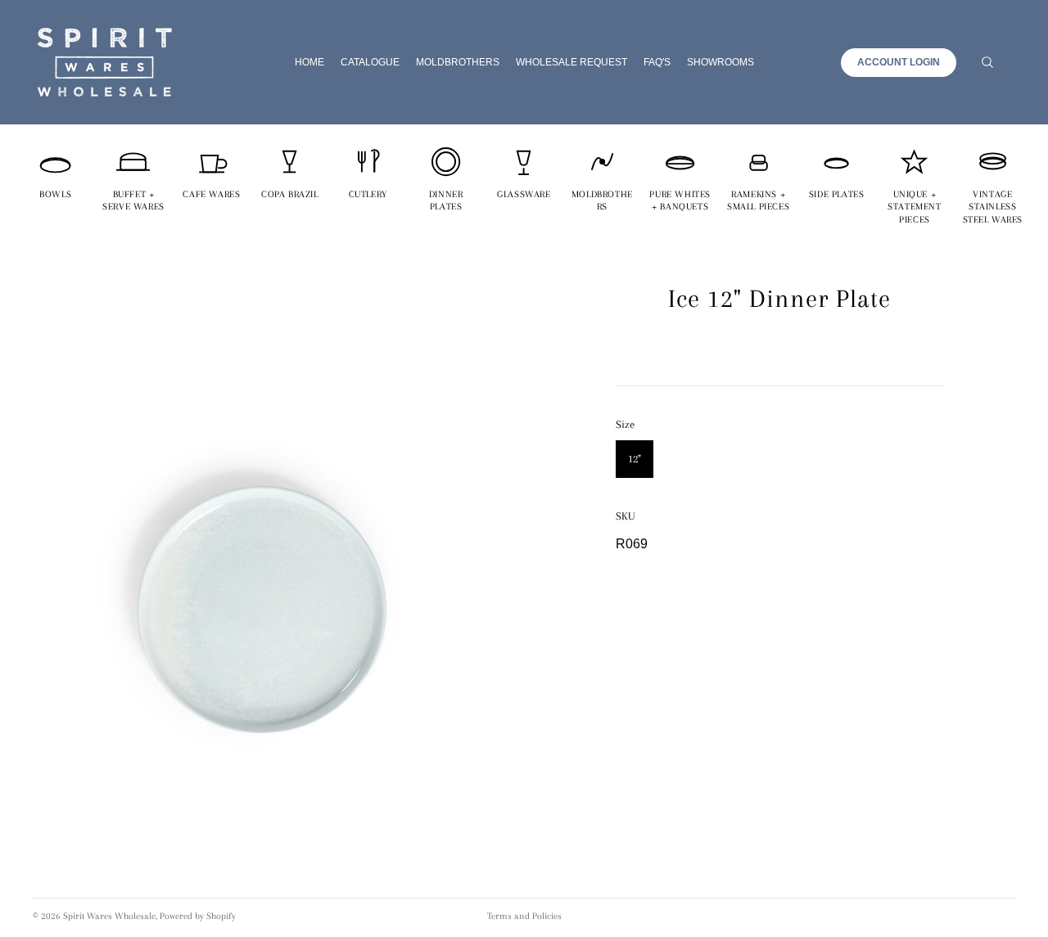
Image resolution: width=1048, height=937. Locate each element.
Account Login (898, 62)
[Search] (987, 62)
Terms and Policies (524, 916)
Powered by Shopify (198, 916)
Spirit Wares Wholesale (109, 916)
